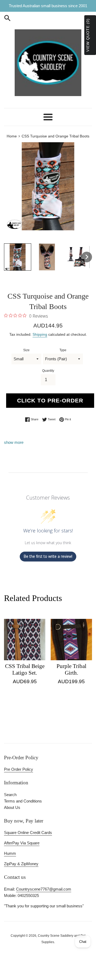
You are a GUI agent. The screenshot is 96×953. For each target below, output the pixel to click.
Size (26, 350)
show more (13, 442)
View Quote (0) (88, 35)
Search (10, 794)
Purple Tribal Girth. (71, 669)
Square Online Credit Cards (28, 832)
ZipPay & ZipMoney (21, 863)
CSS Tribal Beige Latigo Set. (25, 669)
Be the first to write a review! (48, 556)
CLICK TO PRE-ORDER (50, 400)
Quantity (48, 371)
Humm (10, 853)
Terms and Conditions (23, 801)
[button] (17, 257)
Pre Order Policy (18, 769)
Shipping (40, 334)
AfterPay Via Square (21, 843)
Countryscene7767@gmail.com (43, 889)
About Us (12, 807)
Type (62, 350)
